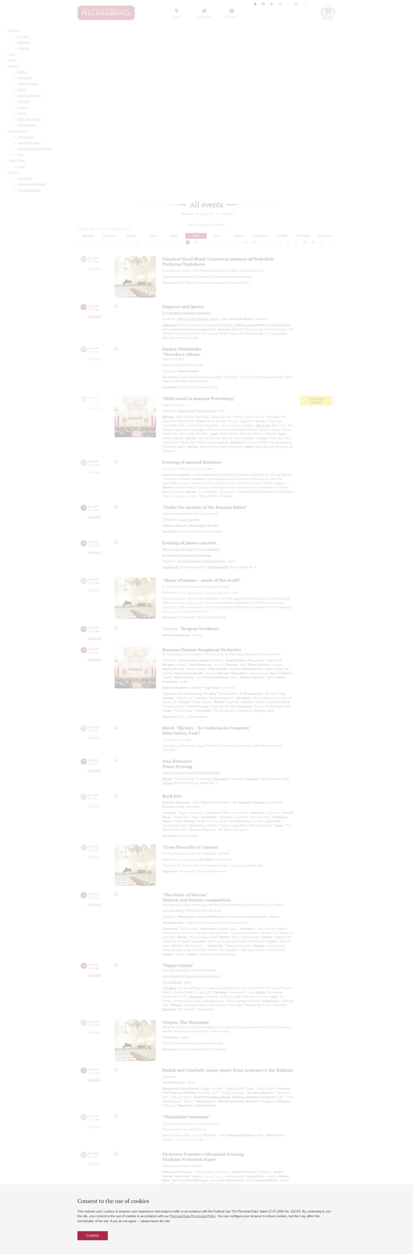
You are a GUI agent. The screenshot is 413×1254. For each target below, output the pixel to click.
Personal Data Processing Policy (193, 1216)
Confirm (92, 1236)
